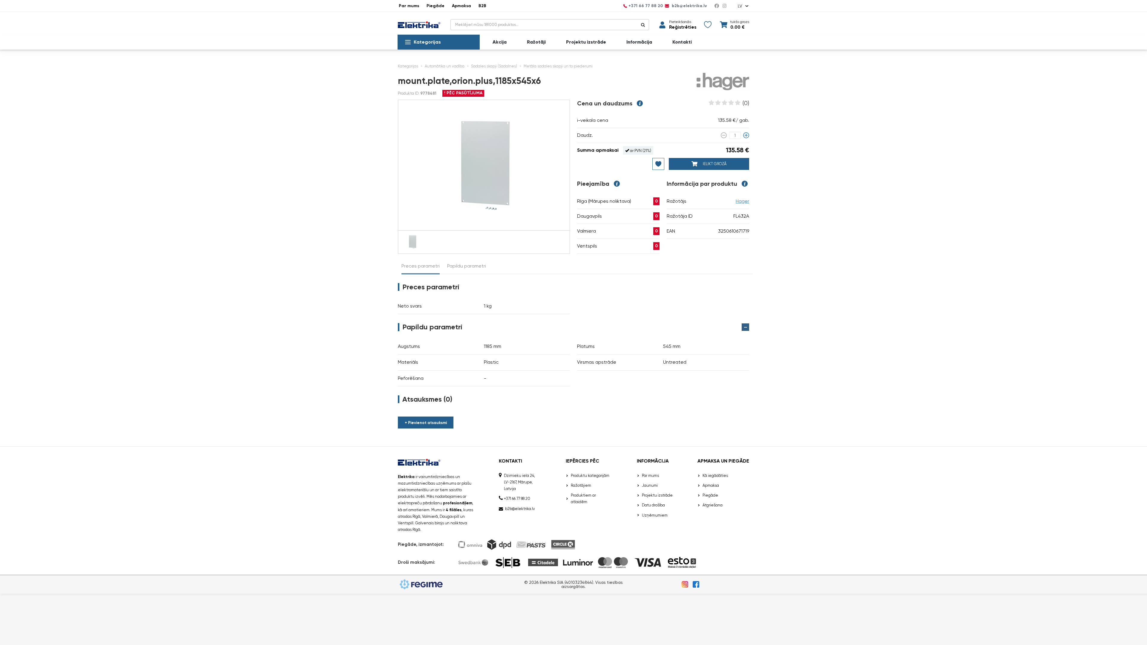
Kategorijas (427, 42)
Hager (742, 201)
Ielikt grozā (714, 164)
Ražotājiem (581, 485)
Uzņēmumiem (655, 515)
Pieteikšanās (680, 22)
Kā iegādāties (715, 475)
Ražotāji (536, 42)
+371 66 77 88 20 (645, 6)
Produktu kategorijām (590, 475)
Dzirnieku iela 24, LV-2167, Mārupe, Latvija (519, 482)
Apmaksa (461, 5)
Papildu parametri (466, 266)
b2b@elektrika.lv (689, 6)
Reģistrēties (682, 27)
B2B (482, 5)
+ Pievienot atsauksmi (426, 422)
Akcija (500, 42)
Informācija (639, 42)
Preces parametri (420, 266)
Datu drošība (653, 505)
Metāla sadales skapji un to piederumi (558, 66)
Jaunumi (650, 485)
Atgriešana (713, 505)
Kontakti (682, 42)
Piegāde (435, 5)
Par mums (409, 5)
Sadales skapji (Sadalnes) (494, 66)
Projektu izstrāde (586, 42)
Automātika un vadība (444, 66)
